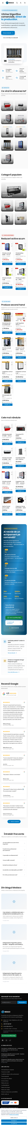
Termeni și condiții (5, 1071)
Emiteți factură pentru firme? (10, 865)
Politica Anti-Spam (5, 1087)
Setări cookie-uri (5, 1094)
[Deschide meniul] (2, 2)
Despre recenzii (4, 688)
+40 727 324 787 (15, 627)
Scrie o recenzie (15, 821)
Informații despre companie (7, 1069)
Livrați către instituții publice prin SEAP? (13, 870)
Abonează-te (22, 1002)
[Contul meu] (20, 2)
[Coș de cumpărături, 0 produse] (25, 2)
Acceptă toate (14, 1123)
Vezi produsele (7, 33)
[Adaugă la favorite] (12, 244)
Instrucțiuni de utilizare (6, 1078)
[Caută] (17, 2)
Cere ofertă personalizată (10, 37)
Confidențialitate (5, 1085)
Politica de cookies (5, 1089)
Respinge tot (14, 1120)
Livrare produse (4, 1080)
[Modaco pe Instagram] (6, 1040)
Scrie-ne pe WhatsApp (15, 617)
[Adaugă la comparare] (12, 246)
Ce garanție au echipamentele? (10, 855)
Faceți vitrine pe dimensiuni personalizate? (9, 849)
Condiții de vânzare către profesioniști (10, 1074)
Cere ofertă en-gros (13, 672)
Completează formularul (10, 622)
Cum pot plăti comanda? (9, 860)
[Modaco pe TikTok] (10, 1040)
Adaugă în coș (7, 263)
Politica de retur (5, 1083)
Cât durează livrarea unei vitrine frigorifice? (11, 843)
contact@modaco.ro (8, 1026)
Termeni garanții (5, 1076)
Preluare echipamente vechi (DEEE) (9, 1091)
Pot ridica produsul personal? (10, 874)
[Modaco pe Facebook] (2, 1040)
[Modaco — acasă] (10, 2)
